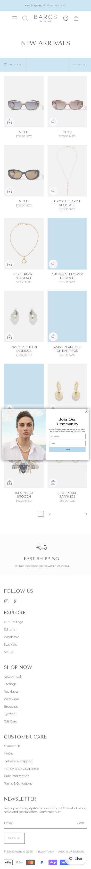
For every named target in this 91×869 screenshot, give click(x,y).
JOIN (67, 449)
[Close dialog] (86, 411)
